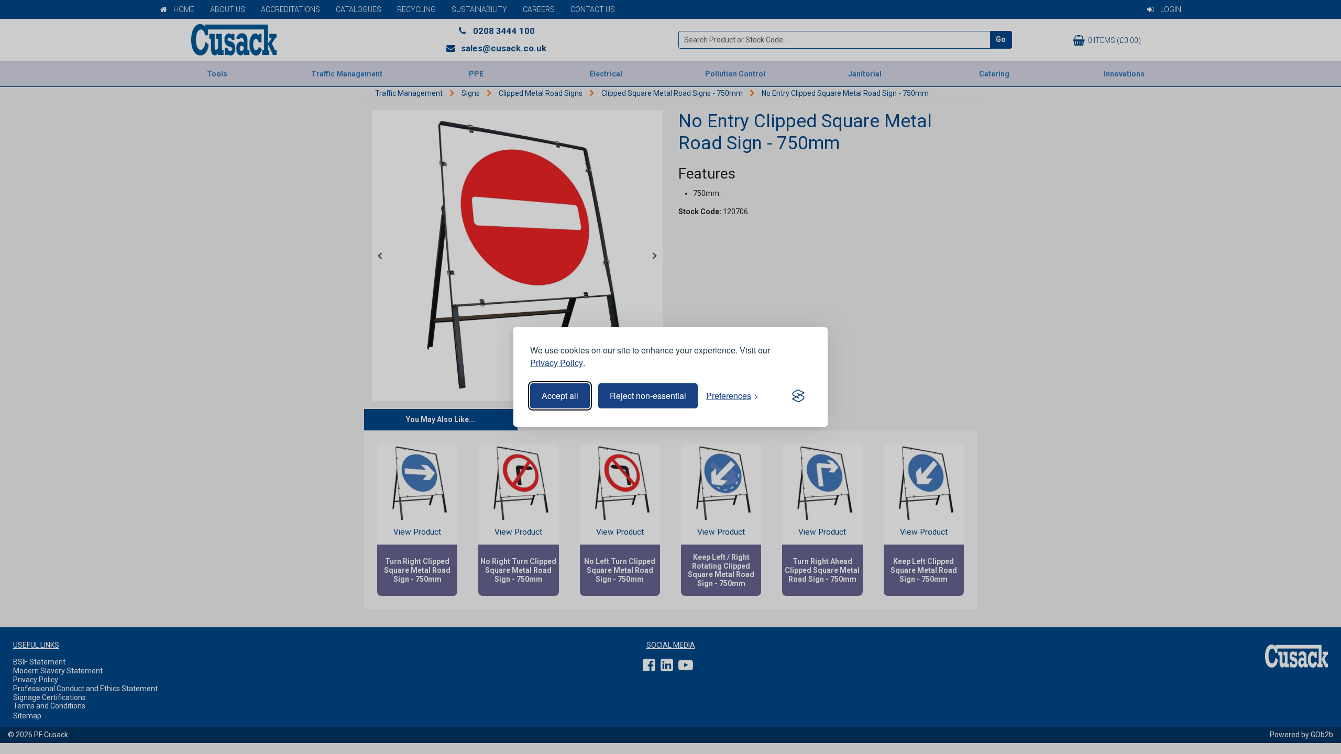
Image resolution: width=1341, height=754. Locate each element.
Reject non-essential (648, 396)
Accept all (560, 396)
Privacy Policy (556, 363)
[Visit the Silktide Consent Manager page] (798, 395)
